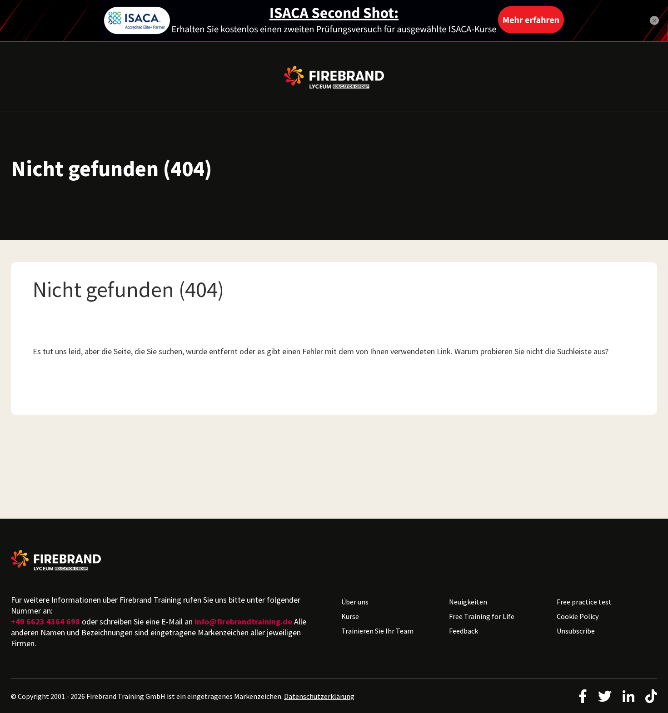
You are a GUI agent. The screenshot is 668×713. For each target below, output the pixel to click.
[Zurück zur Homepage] (169, 560)
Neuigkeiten (468, 601)
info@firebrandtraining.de (243, 621)
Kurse (350, 616)
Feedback (463, 630)
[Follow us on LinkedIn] (628, 696)
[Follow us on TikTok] (651, 696)
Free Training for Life (481, 616)
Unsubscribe (576, 630)
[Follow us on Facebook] (582, 696)
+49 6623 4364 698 (45, 621)
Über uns (355, 601)
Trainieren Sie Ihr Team (377, 630)
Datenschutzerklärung (319, 696)
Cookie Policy (577, 616)
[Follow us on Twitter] (605, 696)
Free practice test (584, 601)
